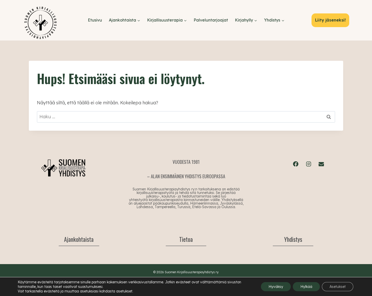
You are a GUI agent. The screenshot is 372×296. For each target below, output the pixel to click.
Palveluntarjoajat (211, 20)
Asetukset (337, 286)
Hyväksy (275, 286)
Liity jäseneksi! (330, 20)
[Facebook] (296, 164)
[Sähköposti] (321, 164)
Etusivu (95, 20)
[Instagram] (308, 164)
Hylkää (306, 286)
